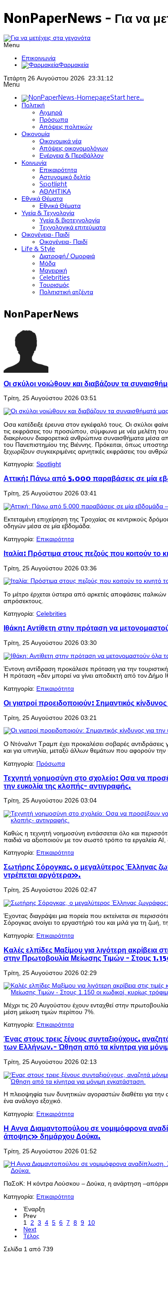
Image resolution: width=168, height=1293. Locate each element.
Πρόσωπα (50, 763)
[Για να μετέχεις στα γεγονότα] (47, 38)
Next (29, 1229)
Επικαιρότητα (55, 539)
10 (91, 1222)
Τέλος (31, 1236)
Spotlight (48, 464)
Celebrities (51, 613)
